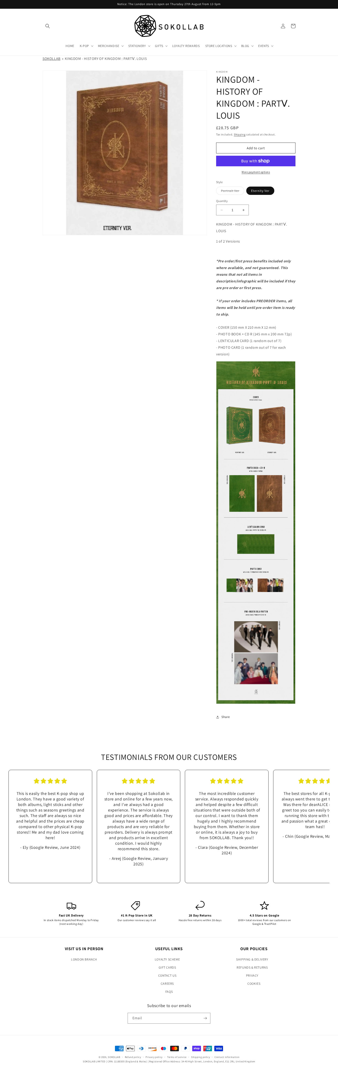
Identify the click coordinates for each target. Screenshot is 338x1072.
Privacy (252, 975)
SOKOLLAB (51, 58)
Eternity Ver (260, 191)
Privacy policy (154, 1057)
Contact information (227, 1057)
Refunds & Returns (252, 967)
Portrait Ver (232, 191)
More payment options (256, 172)
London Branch (84, 959)
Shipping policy (200, 1057)
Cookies (253, 983)
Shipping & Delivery (252, 959)
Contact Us (167, 975)
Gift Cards (167, 967)
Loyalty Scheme (167, 959)
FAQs (169, 992)
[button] (48, 26)
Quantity (222, 201)
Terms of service (176, 1057)
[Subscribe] (205, 1018)
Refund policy (133, 1057)
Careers (167, 983)
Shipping (240, 134)
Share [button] (225, 717)
